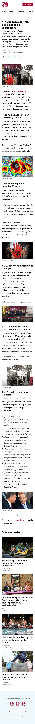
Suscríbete (28, 4)
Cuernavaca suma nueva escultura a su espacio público (14, 677)
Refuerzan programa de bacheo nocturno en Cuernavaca (14, 563)
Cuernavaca (22, 11)
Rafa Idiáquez (6, 645)
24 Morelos (6, 568)
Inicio (4, 11)
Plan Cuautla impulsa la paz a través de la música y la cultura (17, 640)
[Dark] (20, 5)
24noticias (6, 50)
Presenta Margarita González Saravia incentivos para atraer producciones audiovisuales (17, 601)
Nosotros (10, 717)
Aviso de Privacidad (21, 717)
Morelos (12, 11)
